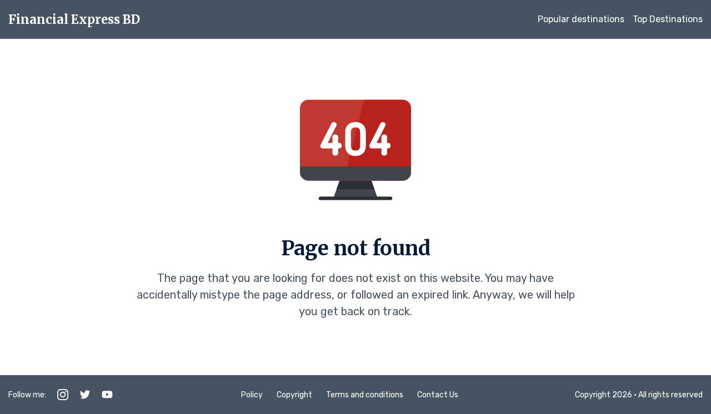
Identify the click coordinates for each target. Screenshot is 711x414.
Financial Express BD (74, 19)
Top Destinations (668, 19)
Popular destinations (581, 19)
